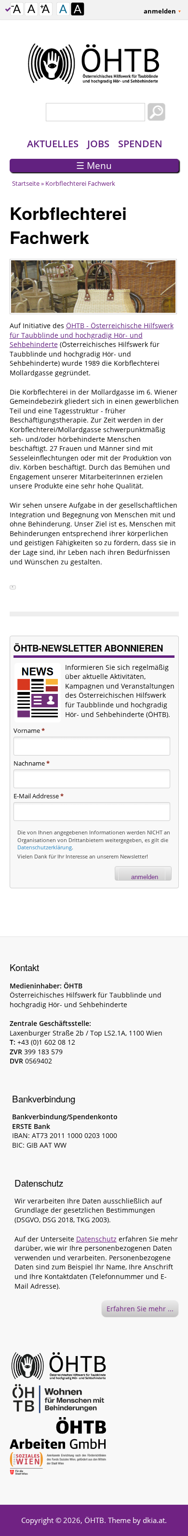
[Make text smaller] (17, 10)
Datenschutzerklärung (44, 847)
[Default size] (31, 10)
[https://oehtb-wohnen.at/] (58, 1400)
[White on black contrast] (77, 10)
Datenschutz (96, 1238)
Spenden (140, 143)
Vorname (29, 730)
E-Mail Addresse (38, 796)
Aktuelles (53, 143)
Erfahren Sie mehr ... (140, 1308)
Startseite (26, 183)
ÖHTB (94, 1520)
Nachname (31, 763)
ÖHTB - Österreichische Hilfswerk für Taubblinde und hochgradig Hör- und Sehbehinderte (92, 335)
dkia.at (154, 1520)
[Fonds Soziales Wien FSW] (58, 1465)
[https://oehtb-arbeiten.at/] (58, 1434)
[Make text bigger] (46, 10)
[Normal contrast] (63, 10)
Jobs (98, 143)
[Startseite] (94, 63)
